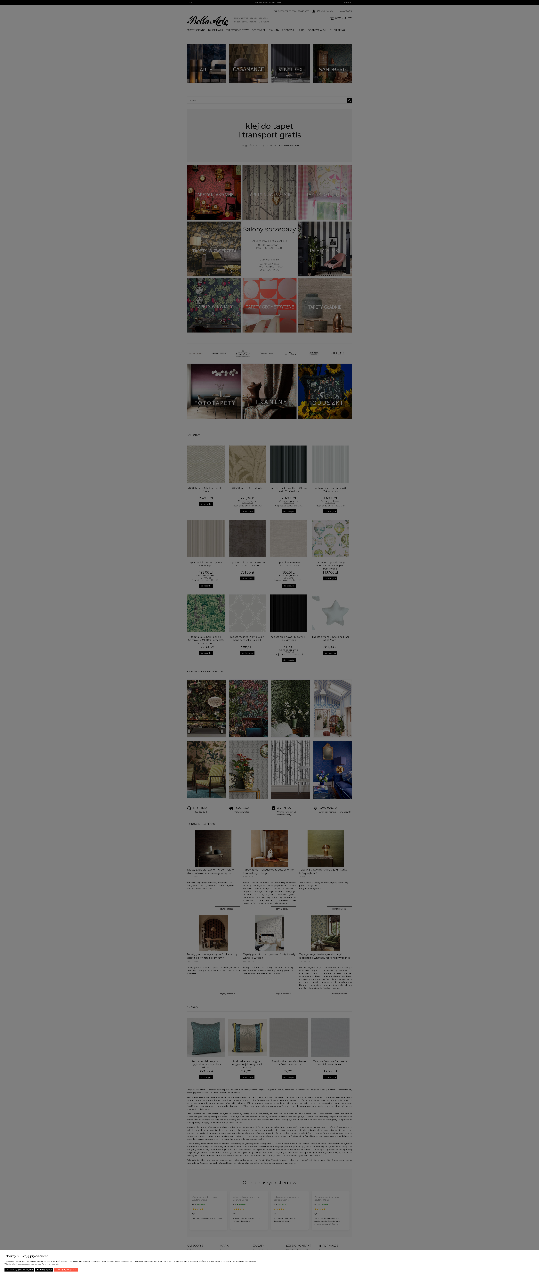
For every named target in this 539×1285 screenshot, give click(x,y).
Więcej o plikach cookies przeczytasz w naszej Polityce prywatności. (31, 1264)
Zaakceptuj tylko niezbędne (19, 1269)
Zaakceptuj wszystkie (65, 1269)
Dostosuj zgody (44, 1269)
